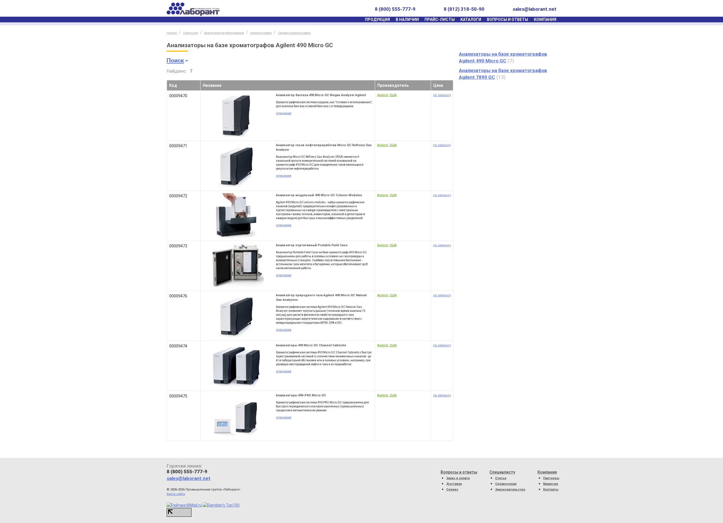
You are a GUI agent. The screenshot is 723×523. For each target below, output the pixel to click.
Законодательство (510, 489)
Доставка (454, 484)
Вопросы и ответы (507, 19)
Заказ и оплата (458, 478)
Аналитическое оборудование (224, 32)
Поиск (175, 60)
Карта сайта (176, 494)
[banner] (193, 9)
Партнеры (551, 478)
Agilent (382, 95)
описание (283, 113)
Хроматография (261, 32)
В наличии (407, 19)
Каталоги (470, 19)
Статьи (500, 478)
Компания (545, 19)
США (393, 95)
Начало (172, 32)
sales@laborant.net (534, 9)
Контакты (550, 489)
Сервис (452, 489)
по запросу (442, 95)
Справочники (506, 484)
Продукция (377, 19)
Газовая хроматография (294, 32)
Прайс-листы (439, 19)
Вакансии (550, 484)
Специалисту (502, 472)
